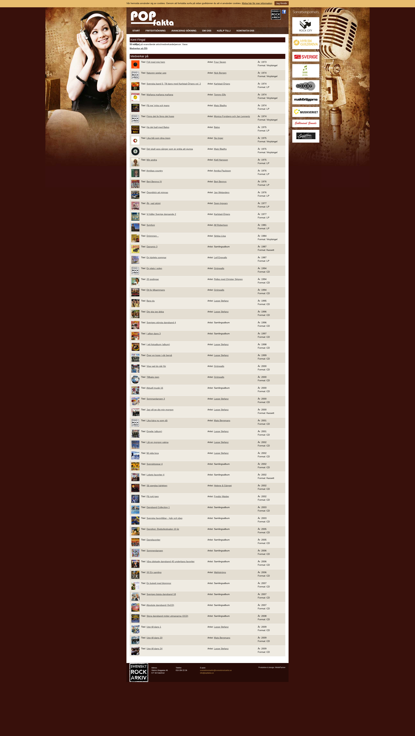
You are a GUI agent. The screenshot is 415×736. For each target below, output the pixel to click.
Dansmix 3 (152, 246)
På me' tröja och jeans (158, 105)
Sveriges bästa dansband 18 (161, 594)
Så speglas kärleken (157, 485)
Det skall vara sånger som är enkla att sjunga (170, 149)
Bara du (151, 300)
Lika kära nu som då (157, 420)
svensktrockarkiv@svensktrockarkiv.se (216, 670)
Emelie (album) (154, 431)
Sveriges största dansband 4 (161, 322)
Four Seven (220, 62)
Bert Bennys (220, 181)
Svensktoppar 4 (155, 464)
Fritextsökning (156, 30)
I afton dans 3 (154, 333)
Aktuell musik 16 (154, 388)
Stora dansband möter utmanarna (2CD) (167, 616)
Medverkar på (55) (138, 48)
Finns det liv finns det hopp (160, 116)
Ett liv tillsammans (156, 290)
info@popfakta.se (207, 673)
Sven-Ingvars (221, 203)
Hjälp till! (224, 30)
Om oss (206, 30)
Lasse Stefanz (221, 300)
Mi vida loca (153, 453)
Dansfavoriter (153, 539)
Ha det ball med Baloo (158, 127)
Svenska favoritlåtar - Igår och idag (164, 518)
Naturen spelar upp (156, 73)
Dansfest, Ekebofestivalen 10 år (163, 529)
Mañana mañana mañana (160, 94)
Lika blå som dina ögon (158, 138)
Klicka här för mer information (257, 3)
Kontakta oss (245, 30)
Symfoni (151, 225)
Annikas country (154, 170)
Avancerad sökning (183, 30)
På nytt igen (153, 496)
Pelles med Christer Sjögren (228, 279)
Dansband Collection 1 (158, 507)
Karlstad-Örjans (222, 83)
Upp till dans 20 (154, 637)
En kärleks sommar (156, 257)
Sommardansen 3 (156, 398)
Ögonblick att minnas (157, 192)
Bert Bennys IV (154, 181)
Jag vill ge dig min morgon (160, 409)
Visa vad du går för (156, 366)
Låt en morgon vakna (157, 442)
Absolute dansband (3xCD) (160, 605)
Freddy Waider (221, 496)
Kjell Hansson (221, 159)
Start (136, 30)
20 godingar (153, 279)
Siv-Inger (218, 138)
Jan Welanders (221, 192)
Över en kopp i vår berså (159, 355)
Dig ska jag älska (155, 311)
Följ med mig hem (156, 62)
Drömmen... (153, 236)
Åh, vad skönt (153, 203)
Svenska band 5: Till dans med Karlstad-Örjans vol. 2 (174, 83)
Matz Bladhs (220, 105)
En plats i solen (154, 268)
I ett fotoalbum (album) (158, 344)
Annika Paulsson (222, 170)
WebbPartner (280, 667)
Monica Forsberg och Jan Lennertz (232, 116)
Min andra (152, 159)
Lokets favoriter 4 (155, 474)
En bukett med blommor (159, 583)
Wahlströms (220, 572)
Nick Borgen (220, 73)
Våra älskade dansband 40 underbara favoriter (171, 561)
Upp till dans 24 (154, 648)
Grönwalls (219, 268)
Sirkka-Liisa (220, 236)
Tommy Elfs (220, 94)
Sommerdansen (155, 550)
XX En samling (154, 572)
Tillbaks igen (153, 377)
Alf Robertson (221, 225)
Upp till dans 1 (154, 627)
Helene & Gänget (223, 485)
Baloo (217, 127)
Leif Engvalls (220, 257)
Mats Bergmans (222, 420)
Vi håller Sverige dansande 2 (161, 214)
